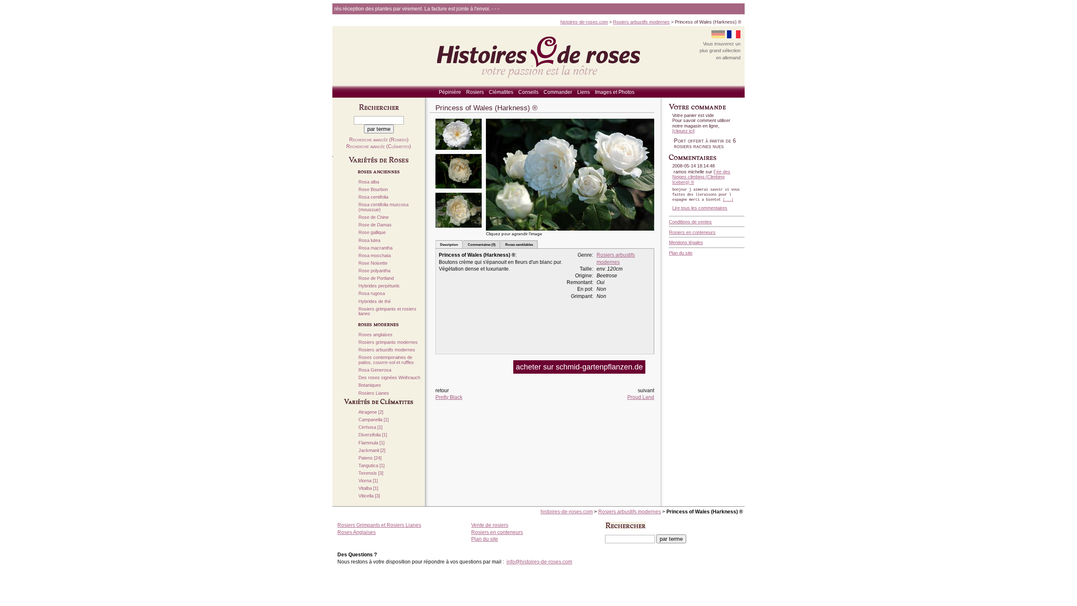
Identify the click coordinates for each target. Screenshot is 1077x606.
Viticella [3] (369, 496)
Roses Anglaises (356, 532)
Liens (583, 92)
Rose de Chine (373, 217)
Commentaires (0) (482, 244)
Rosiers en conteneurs (692, 232)
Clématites (501, 92)
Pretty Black (448, 397)
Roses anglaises (375, 334)
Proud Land (640, 397)
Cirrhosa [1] (370, 427)
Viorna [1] (368, 480)
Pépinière (450, 92)
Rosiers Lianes (373, 393)
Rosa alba (368, 182)
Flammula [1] (371, 443)
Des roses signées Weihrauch (389, 377)
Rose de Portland (376, 278)
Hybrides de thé (374, 301)
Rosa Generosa (374, 370)
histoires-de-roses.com (584, 21)
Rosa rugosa (371, 293)
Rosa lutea (369, 240)
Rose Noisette (372, 263)
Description (449, 244)
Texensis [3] (370, 473)
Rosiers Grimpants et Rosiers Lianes (379, 525)
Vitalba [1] (368, 488)
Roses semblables (519, 244)
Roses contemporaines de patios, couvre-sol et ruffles (386, 360)
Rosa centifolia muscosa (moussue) (383, 207)
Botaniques (369, 385)
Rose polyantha (374, 270)
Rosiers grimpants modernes (388, 342)
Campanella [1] (373, 419)
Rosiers (475, 92)
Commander (558, 92)
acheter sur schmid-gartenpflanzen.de (579, 367)
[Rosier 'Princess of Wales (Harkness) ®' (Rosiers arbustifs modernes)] (458, 152)
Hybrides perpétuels (379, 286)
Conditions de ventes (690, 221)
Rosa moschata (374, 255)
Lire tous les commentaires (699, 207)
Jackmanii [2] (371, 450)
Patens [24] (370, 458)
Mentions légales (686, 242)
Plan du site (680, 252)
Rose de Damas (375, 225)
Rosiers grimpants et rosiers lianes (387, 311)
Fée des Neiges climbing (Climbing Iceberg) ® (701, 177)
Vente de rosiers (489, 525)
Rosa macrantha (375, 248)
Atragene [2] (370, 412)
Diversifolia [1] (372, 435)
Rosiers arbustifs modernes (641, 21)
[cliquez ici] (683, 130)
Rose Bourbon (373, 189)
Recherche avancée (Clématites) (378, 146)
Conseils (528, 92)
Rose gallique (372, 232)
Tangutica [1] (371, 465)
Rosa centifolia (373, 197)
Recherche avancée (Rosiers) (379, 140)
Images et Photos (614, 92)
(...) (728, 200)
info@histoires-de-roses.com (539, 562)
